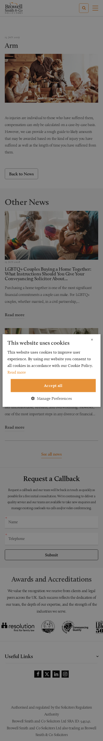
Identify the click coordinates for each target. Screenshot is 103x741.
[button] (51, 398)
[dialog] (52, 370)
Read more (16, 372)
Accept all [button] (53, 385)
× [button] (92, 340)
